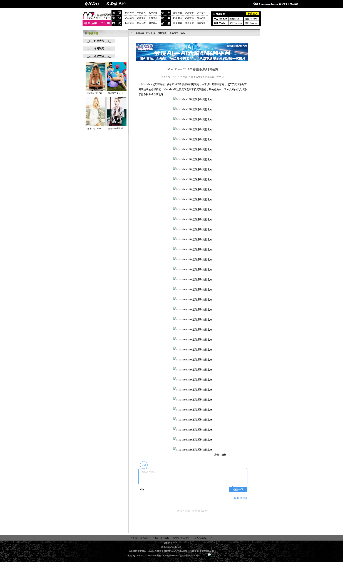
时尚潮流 (177, 18)
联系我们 (144, 538)
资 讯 (116, 17)
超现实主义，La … (117, 93)
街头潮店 (177, 23)
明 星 (165, 17)
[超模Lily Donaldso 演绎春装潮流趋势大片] (95, 125)
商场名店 (189, 23)
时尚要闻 (141, 18)
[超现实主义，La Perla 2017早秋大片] (116, 90)
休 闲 (165, 12)
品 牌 (165, 23)
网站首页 (150, 32)
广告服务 (155, 538)
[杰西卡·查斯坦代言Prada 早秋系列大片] (116, 125)
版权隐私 (164, 538)
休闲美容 (201, 13)
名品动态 (129, 18)
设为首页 (283, 4)
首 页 (116, 12)
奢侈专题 (162, 32)
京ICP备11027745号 (203, 538)
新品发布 (141, 23)
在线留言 (174, 538)
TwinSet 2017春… (95, 93)
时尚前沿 (129, 23)
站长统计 (204, 555)
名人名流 (201, 18)
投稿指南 (184, 538)
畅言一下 (238, 489)
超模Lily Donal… (95, 128)
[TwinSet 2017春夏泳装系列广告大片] (95, 90)
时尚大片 (129, 13)
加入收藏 (294, 4)
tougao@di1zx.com (269, 4)
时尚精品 (153, 23)
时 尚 (116, 23)
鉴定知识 (201, 23)
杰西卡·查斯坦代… (117, 128)
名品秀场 (153, 13)
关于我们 (135, 538)
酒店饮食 (189, 13)
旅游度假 (177, 13)
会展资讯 (153, 18)
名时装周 (143, 13)
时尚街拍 (189, 18)
